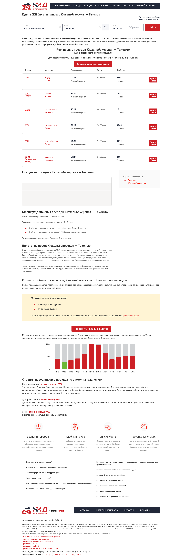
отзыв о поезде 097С (51, 399)
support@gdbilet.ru (73, 554)
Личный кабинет (145, 5)
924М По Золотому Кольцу (30, 159)
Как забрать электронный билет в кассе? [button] (113, 496)
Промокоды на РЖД (31, 546)
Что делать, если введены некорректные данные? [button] (47, 467)
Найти (152, 27)
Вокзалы (145, 510)
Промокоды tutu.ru (30, 544)
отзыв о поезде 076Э (39, 412)
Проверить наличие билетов (91, 328)
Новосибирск (50, 141)
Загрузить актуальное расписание (93, 64)
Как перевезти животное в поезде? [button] (111, 486)
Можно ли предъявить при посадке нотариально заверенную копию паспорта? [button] (59, 483)
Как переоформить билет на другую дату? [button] (43, 473)
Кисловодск (50, 125)
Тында (47, 81)
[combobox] (42, 27)
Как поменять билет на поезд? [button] (109, 491)
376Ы (27, 109)
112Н (27, 141)
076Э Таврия (28, 95)
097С (27, 125)
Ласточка (128, 5)
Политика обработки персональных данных (41, 537)
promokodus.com (131, 315)
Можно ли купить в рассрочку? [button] (38, 478)
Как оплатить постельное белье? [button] (109, 480)
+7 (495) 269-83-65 (54, 554)
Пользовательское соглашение (35, 539)
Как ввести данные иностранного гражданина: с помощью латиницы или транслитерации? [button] (127, 463)
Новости (129, 510)
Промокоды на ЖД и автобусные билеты (40, 548)
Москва (48, 94)
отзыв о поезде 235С (52, 384)
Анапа (47, 78)
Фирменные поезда (107, 510)
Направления (62, 5)
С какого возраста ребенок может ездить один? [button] (116, 470)
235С (27, 78)
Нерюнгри (49, 97)
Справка (84, 510)
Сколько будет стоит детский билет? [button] (111, 475)
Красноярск (50, 110)
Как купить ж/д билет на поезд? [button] (39, 462)
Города (77, 5)
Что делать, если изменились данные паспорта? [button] (46, 489)
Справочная (102, 5)
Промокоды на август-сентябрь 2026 (38, 541)
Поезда (88, 5)
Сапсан (116, 5)
